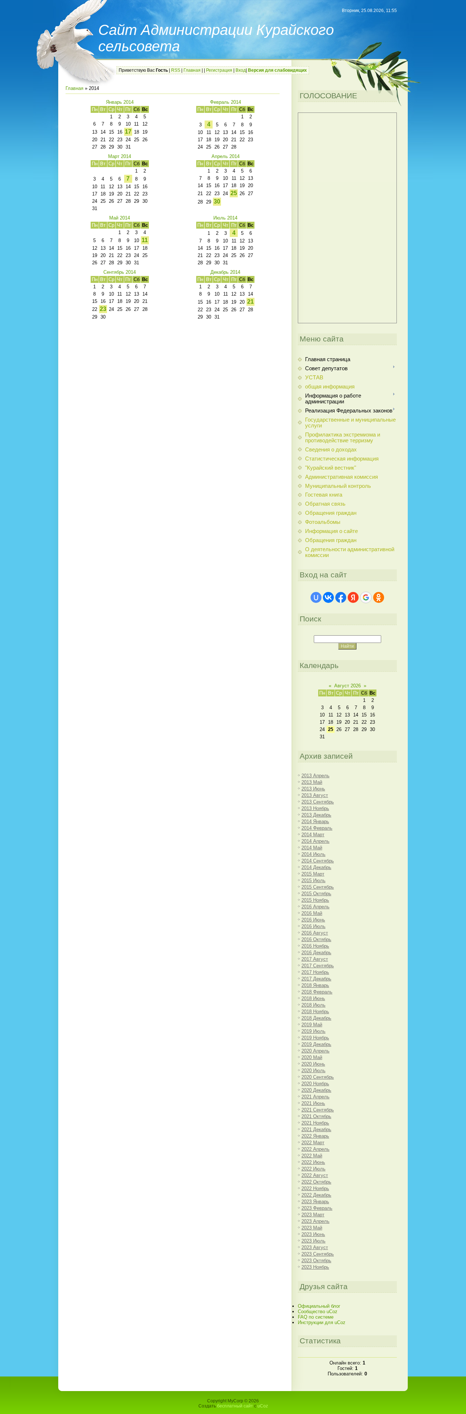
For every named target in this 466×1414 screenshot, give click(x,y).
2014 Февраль (316, 828)
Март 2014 (119, 156)
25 (233, 193)
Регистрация (219, 70)
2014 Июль (313, 854)
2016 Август (314, 933)
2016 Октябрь (316, 939)
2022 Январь (315, 1136)
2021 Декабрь (316, 1129)
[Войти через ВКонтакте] (328, 597)
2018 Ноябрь (315, 1011)
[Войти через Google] (366, 597)
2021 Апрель (315, 1096)
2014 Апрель (315, 841)
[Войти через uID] (316, 597)
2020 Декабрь (316, 1090)
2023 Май (311, 1228)
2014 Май (311, 847)
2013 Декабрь (316, 815)
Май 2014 (119, 218)
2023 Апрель (315, 1221)
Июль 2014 (225, 218)
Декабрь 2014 (225, 272)
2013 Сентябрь (317, 802)
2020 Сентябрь (317, 1077)
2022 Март (312, 1142)
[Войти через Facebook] (340, 597)
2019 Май (311, 1024)
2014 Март (312, 834)
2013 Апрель (315, 775)
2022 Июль (313, 1169)
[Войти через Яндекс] (353, 597)
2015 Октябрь (316, 893)
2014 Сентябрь (317, 861)
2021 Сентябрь (317, 1110)
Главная (192, 70)
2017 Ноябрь (315, 972)
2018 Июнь (313, 998)
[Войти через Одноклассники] (378, 597)
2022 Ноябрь (315, 1188)
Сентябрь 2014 (119, 272)
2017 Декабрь (316, 978)
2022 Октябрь (316, 1182)
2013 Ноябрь (315, 808)
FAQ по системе (315, 1317)
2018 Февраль (316, 992)
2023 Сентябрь (317, 1254)
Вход (241, 70)
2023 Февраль (316, 1208)
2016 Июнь (313, 920)
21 (250, 302)
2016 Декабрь (316, 952)
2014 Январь (315, 821)
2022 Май (311, 1155)
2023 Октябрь (316, 1260)
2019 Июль (313, 1031)
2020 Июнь (313, 1064)
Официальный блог (319, 1306)
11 (145, 240)
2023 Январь (315, 1201)
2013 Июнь (313, 788)
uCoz (262, 1406)
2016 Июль (313, 926)
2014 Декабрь (316, 867)
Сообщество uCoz (317, 1311)
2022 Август (314, 1175)
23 (103, 309)
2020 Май (311, 1057)
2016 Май (311, 913)
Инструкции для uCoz (321, 1322)
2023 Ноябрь (315, 1267)
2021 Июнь (313, 1103)
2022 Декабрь (316, 1195)
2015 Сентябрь (317, 887)
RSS (175, 70)
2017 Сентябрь (317, 965)
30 (217, 201)
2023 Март (312, 1214)
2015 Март (312, 874)
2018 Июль (313, 1005)
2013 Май (311, 782)
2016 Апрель (315, 906)
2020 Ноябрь (315, 1083)
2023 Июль (313, 1241)
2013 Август (314, 795)
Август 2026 (347, 685)
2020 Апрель (315, 1051)
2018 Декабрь (316, 1018)
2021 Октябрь (316, 1116)
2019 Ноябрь (315, 1037)
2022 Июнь (313, 1162)
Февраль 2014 (225, 102)
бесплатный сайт (235, 1406)
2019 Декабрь (316, 1044)
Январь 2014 (120, 102)
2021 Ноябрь (315, 1123)
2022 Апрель (315, 1149)
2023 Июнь (313, 1234)
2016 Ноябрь (315, 946)
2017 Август (314, 959)
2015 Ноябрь (315, 900)
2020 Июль (313, 1070)
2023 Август (314, 1247)
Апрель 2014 (226, 156)
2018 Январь (315, 985)
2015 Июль (313, 880)
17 (128, 132)
